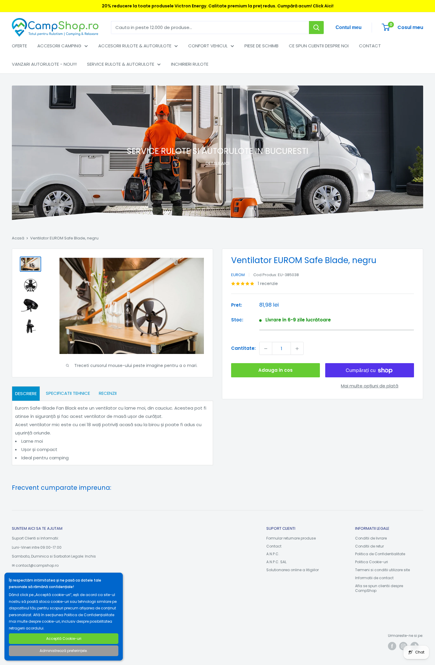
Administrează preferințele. (64, 650)
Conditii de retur (369, 546)
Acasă (18, 238)
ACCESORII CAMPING (59, 46)
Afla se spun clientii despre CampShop (379, 588)
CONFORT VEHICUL (208, 46)
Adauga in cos (275, 370)
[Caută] (316, 27)
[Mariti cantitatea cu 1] (297, 348)
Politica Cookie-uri (371, 561)
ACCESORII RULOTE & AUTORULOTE (134, 46)
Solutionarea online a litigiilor (292, 569)
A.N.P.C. (272, 553)
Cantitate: (243, 348)
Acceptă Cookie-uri (63, 638)
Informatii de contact (374, 577)
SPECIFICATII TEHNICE (68, 393)
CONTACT (370, 46)
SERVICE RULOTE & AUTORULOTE (120, 64)
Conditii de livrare (371, 538)
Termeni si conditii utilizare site (382, 569)
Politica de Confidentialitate (380, 553)
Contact (273, 546)
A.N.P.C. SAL (276, 561)
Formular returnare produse (291, 538)
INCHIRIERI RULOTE (189, 64)
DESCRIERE (26, 393)
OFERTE (19, 46)
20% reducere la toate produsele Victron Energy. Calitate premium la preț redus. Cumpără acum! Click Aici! (218, 6)
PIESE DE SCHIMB (261, 46)
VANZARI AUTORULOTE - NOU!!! (44, 64)
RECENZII (108, 393)
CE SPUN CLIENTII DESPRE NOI (319, 46)
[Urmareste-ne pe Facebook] (392, 646)
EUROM (238, 275)
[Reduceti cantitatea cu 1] (266, 348)
